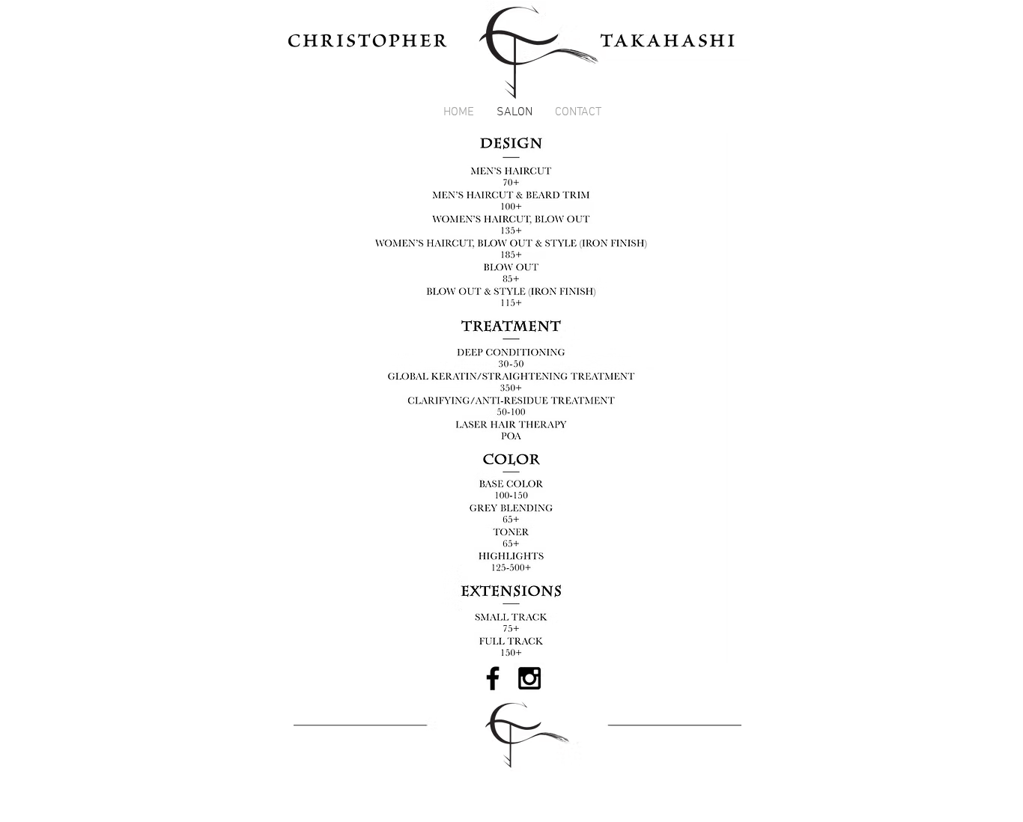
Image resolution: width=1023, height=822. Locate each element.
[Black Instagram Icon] (529, 678)
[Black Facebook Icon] (493, 678)
